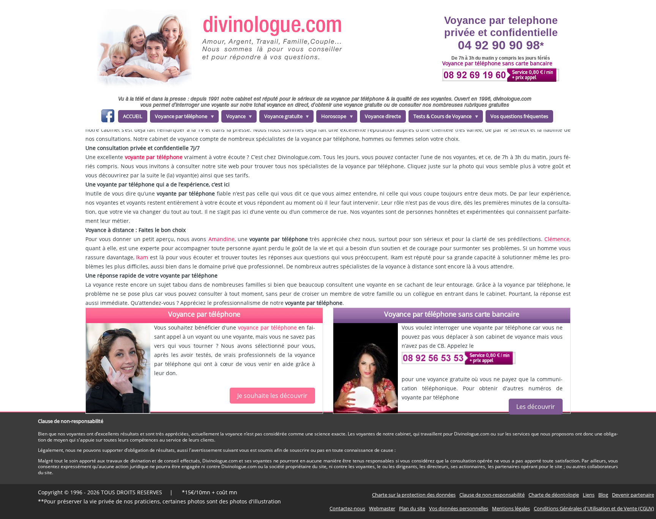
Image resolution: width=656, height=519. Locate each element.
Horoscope (331, 118)
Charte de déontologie (553, 494)
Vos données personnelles (458, 508)
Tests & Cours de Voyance (440, 118)
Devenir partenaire (633, 494)
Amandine (221, 239)
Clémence (556, 239)
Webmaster (382, 508)
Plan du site (412, 508)
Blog (603, 494)
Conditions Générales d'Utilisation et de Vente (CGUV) (594, 508)
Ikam (142, 257)
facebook (107, 117)
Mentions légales (511, 508)
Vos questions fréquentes (519, 116)
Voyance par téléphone (178, 118)
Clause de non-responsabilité (492, 494)
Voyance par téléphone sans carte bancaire (451, 314)
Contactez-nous (347, 508)
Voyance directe (383, 116)
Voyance (233, 118)
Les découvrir (535, 406)
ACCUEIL (132, 116)
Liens (588, 494)
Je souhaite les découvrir (272, 395)
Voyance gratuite (281, 118)
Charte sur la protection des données (414, 494)
